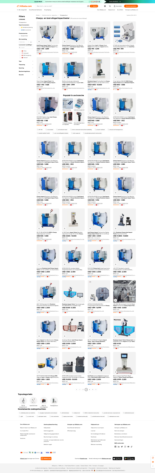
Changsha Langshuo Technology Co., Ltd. (123, 311)
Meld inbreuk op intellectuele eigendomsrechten (98, 440)
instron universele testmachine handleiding (82, 129)
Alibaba (38, 15)
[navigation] (26, 203)
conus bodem (50, 129)
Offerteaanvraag (71, 430)
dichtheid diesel (65, 412)
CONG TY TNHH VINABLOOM (69, 52)
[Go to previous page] (76, 389)
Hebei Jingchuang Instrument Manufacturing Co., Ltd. (73, 311)
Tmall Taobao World (69, 465)
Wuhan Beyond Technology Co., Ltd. (46, 88)
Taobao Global (84, 465)
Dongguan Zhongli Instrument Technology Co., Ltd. (99, 239)
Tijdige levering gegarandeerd (51, 433)
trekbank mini (77, 412)
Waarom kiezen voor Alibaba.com (28, 427)
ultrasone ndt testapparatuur (116, 129)
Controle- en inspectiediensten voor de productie (54, 440)
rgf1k (22, 416)
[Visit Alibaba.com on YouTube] (128, 447)
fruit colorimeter (55, 416)
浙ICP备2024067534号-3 (118, 470)
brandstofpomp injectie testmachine (93, 133)
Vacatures (22, 438)
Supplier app (83, 458)
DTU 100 (40, 129)
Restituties (93, 437)
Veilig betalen (47, 427)
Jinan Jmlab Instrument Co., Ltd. (96, 311)
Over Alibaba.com (25, 424)
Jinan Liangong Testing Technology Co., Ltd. (99, 88)
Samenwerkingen (118, 440)
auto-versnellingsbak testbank (61, 133)
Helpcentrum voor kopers (97, 427)
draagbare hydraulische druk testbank (48, 412)
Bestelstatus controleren (120, 433)
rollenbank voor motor (114, 416)
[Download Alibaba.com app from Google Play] (129, 458)
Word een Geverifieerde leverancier (123, 437)
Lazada (77, 465)
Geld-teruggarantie (48, 430)
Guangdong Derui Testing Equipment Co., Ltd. (48, 275)
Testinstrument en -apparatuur (49, 15)
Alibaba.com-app (106, 458)
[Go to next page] (95, 389)
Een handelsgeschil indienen (98, 433)
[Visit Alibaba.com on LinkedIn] (119, 447)
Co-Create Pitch (24, 430)
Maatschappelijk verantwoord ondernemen (27, 434)
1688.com (60, 465)
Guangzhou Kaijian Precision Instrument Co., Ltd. (73, 88)
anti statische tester (62, 129)
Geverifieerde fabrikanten (73, 427)
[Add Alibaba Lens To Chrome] (46, 458)
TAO (90, 465)
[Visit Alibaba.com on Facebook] (115, 447)
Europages (101, 465)
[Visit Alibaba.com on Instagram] (125, 447)
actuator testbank (100, 129)
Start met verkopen (119, 430)
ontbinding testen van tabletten (28, 412)
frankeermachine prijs (83, 416)
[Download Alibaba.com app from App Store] (117, 458)
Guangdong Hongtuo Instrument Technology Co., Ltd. (48, 52)
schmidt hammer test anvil (98, 416)
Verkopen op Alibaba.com (120, 427)
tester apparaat (76, 133)
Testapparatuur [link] (64, 15)
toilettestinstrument (129, 412)
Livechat (93, 430)
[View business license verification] (92, 470)
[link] (153, 458)
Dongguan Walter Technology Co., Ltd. (122, 88)
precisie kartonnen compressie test (112, 412)
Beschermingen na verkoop (51, 437)
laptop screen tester (68, 416)
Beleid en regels (48, 444)
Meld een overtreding (96, 444)
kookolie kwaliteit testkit (44, 133)
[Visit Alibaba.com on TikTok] (132, 447)
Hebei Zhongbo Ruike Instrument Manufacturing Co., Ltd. (124, 382)
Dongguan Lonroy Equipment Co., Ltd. (71, 347)
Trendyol (95, 465)
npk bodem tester (42, 416)
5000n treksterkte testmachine (92, 412)
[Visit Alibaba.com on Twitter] (122, 447)
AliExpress (54, 465)
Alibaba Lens (23, 458)
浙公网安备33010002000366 (103, 470)
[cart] (110, 6)
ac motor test (30, 416)
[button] (88, 6)
